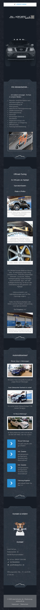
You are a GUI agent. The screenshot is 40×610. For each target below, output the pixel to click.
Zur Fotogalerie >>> (20, 309)
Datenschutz (24, 604)
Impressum (15, 604)
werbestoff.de (20, 601)
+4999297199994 (21, 4)
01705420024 (15, 562)
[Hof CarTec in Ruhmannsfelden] (20, 17)
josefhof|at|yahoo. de (17, 565)
